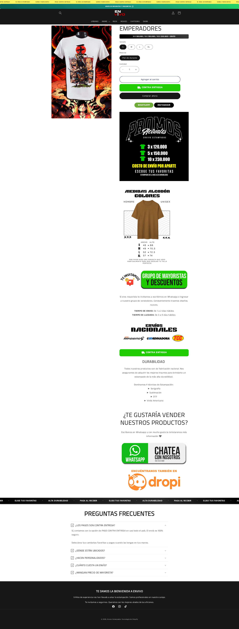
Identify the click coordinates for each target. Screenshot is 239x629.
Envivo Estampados (114, 619)
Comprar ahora (149, 95)
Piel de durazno (129, 58)
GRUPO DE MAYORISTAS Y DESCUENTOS (118, 6)
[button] (60, 13)
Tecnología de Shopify (130, 619)
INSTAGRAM (164, 105)
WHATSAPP (144, 105)
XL (149, 47)
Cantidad (123, 64)
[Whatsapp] (154, 465)
